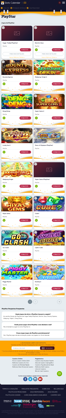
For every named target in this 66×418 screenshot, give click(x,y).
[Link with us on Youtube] (40, 379)
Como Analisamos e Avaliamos (35, 395)
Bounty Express (52, 316)
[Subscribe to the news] (24, 3)
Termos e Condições (10, 389)
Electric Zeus (43, 316)
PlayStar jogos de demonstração (16, 335)
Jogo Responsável (37, 392)
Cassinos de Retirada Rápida (20, 365)
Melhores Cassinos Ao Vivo (20, 363)
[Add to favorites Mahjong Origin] (3, 164)
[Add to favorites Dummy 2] (35, 266)
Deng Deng (18, 318)
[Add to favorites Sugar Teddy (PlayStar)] (3, 27)
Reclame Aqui (59, 389)
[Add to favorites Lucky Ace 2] (3, 130)
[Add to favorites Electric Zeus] (35, 27)
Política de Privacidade (17, 392)
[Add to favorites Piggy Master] (3, 266)
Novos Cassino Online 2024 (20, 361)
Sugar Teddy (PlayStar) (31, 316)
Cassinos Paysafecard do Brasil (44, 365)
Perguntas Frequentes (30, 389)
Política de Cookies (13, 395)
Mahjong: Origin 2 (8, 318)
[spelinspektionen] (41, 406)
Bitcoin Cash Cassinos (42, 371)
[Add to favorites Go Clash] (3, 232)
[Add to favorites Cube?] (35, 198)
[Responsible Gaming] (56, 401)
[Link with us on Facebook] (25, 379)
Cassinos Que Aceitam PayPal (44, 361)
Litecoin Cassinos (40, 369)
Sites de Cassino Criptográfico (44, 363)
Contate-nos (56, 395)
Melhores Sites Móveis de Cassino (22, 367)
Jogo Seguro (52, 392)
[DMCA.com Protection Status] (50, 406)
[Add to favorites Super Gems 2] (35, 95)
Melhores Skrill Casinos (42, 367)
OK (7, 414)
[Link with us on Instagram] (35, 379)
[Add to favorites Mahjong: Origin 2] (35, 61)
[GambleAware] (41, 401)
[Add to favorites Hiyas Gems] (3, 198)
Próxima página (51, 301)
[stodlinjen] (29, 407)
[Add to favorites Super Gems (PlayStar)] (35, 164)
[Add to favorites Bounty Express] (3, 61)
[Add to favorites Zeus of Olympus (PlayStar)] (35, 130)
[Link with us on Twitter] (30, 379)
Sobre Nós (46, 389)
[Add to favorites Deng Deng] (3, 95)
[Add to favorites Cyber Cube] (35, 232)
